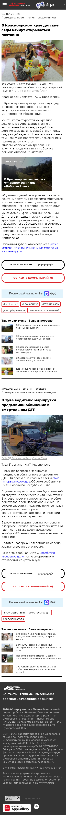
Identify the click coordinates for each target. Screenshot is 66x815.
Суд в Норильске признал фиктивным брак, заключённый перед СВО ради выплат (36, 637)
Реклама (26, 694)
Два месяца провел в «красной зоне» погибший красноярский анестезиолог (37, 370)
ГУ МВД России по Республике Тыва (24, 458)
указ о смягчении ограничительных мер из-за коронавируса (30, 248)
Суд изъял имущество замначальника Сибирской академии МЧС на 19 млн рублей (36, 669)
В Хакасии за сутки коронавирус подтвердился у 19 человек (33, 359)
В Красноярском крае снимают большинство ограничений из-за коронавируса (33, 350)
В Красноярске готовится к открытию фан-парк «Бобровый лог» (38, 326)
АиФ (44, 90)
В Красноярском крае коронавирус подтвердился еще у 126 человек (35, 337)
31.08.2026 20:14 (11, 388)
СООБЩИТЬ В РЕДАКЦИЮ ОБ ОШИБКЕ (28, 699)
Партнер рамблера (32, 798)
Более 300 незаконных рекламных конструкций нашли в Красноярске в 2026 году (38, 648)
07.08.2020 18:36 (11, 14)
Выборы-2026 (44, 694)
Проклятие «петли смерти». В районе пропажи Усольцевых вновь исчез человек (38, 657)
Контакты (10, 694)
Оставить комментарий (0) (33, 277)
